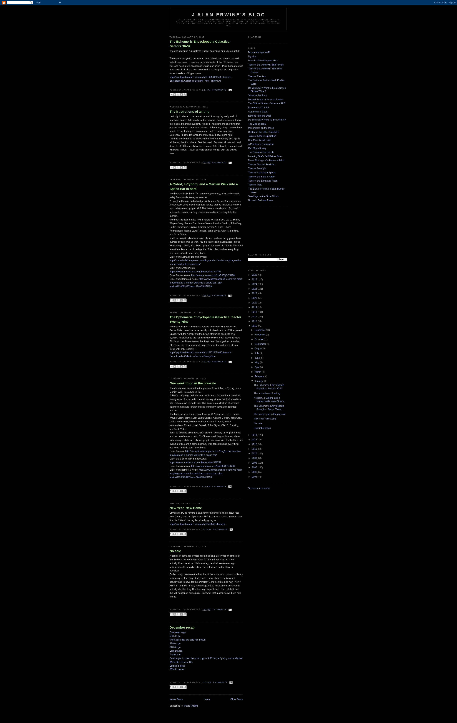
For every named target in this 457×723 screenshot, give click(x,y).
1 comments (219, 610)
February (260, 376)
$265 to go (175, 636)
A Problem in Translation (260, 144)
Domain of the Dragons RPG (263, 60)
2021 (255, 298)
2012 (255, 444)
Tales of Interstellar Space (261, 172)
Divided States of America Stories (265, 99)
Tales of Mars (255, 184)
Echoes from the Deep (259, 115)
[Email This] (171, 94)
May (257, 362)
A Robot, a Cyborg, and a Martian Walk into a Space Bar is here (204, 186)
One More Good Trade (259, 140)
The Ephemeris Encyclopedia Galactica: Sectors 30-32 (200, 44)
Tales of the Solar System (261, 176)
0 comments (219, 90)
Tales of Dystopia (257, 168)
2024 (255, 284)
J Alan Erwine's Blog (229, 14)
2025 (255, 279)
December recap (182, 627)
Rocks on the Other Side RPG (263, 132)
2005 (255, 476)
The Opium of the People (261, 152)
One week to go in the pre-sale (193, 383)
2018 (255, 312)
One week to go (178, 632)
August (259, 348)
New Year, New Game (186, 508)
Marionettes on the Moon (261, 128)
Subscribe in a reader (259, 488)
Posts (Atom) (191, 705)
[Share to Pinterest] (185, 94)
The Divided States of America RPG (266, 103)
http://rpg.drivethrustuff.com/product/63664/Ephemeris (197, 524)
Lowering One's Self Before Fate (265, 156)
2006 (255, 472)
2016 (255, 321)
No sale (175, 551)
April (257, 367)
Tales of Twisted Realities (261, 164)
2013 (255, 439)
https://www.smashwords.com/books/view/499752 (195, 271)
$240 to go (175, 643)
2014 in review (177, 669)
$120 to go (175, 647)
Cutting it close (177, 665)
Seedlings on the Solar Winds (263, 196)
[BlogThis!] (174, 94)
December (260, 330)
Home (207, 699)
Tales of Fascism (257, 76)
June (257, 358)
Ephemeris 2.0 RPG (258, 107)
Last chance (176, 650)
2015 (255, 326)
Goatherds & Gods (257, 111)
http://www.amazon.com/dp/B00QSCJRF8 (213, 275)
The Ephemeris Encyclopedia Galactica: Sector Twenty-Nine (205, 319)
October (259, 339)
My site (252, 56)
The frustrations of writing (189, 111)
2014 (255, 435)
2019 (255, 307)
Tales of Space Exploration (262, 136)
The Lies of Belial (257, 123)
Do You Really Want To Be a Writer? (267, 119)
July (257, 353)
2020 (255, 302)
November (260, 334)
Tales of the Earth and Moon (262, 180)
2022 (255, 293)
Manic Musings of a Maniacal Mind (266, 160)
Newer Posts (176, 699)
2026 (255, 274)
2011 (255, 449)
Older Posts (236, 699)
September (261, 344)
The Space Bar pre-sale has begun (187, 639)
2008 (255, 462)
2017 (255, 316)
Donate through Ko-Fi (259, 52)
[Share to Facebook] (181, 94)
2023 (255, 288)
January (259, 381)
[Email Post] (229, 90)
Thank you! (175, 654)
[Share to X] (178, 94)
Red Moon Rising (257, 148)
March (258, 371)
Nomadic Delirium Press (260, 200)
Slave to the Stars (257, 95)
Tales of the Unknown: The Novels (266, 64)
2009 (255, 458)
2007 (255, 467)
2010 (255, 453)
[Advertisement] (266, 228)
